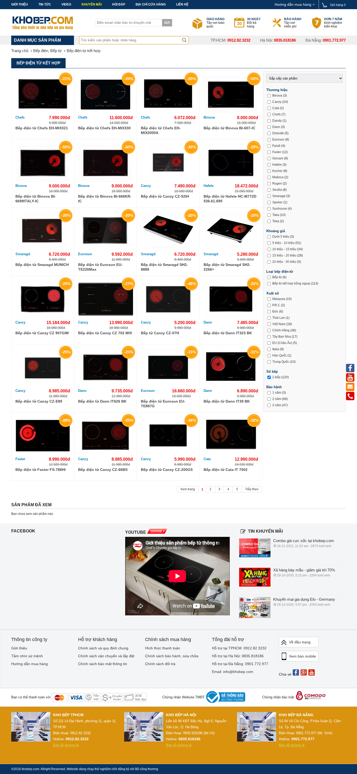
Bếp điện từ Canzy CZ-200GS (167, 469)
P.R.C (276, 305)
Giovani (277, 158)
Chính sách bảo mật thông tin (102, 664)
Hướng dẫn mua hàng (293, 4)
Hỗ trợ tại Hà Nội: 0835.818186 (238, 656)
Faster (20, 459)
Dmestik (278, 133)
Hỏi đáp (118, 4)
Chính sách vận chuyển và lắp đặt (106, 656)
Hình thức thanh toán (162, 648)
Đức (275, 311)
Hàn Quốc (279, 355)
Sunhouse (279, 208)
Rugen (277, 183)
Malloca (278, 177)
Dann (208, 322)
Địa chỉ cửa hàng (151, 4)
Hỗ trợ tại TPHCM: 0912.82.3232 (239, 648)
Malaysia (278, 299)
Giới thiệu (19, 4)
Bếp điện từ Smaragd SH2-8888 (164, 267)
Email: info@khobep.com (232, 672)
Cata (207, 459)
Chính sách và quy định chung (103, 648)
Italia (275, 349)
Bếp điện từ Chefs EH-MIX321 (41, 128)
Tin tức (44, 4)
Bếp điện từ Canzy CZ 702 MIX (105, 333)
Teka (275, 221)
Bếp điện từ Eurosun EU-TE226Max (100, 267)
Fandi (276, 146)
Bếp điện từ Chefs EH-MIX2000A (161, 130)
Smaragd (22, 254)
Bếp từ (277, 277)
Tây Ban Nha (281, 336)
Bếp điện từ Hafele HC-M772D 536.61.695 (230, 198)
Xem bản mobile (302, 656)
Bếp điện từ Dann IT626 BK (102, 401)
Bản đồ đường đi (66, 745)
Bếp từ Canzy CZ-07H (160, 333)
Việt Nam (278, 324)
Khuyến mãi (92, 4)
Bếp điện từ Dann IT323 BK (228, 333)
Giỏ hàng (338, 5)
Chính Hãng (281, 330)
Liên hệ (182, 4)
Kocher (277, 171)
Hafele (209, 186)
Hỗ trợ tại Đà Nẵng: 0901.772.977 (240, 664)
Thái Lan (278, 318)
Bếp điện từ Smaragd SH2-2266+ (227, 267)
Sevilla (277, 190)
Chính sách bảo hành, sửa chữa (171, 656)
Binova (209, 117)
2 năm (276, 399)
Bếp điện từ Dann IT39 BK (227, 401)
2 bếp (276, 377)
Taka (275, 215)
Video (66, 4)
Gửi (167, 23)
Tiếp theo (251, 489)
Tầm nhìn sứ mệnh (27, 656)
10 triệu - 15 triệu (284, 249)
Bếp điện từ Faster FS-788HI (40, 469)
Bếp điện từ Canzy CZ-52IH (165, 196)
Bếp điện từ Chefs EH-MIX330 (104, 128)
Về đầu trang (299, 642)
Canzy (146, 186)
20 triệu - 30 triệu (284, 262)
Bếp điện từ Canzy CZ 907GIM (42, 333)
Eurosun (85, 254)
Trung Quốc (280, 362)
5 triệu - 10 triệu (283, 243)
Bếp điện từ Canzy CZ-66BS (103, 469)
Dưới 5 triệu (280, 236)
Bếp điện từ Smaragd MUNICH (42, 265)
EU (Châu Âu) (282, 343)
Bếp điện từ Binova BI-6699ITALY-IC (35, 198)
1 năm (276, 392)
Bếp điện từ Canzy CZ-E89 (38, 401)
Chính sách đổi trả (160, 664)
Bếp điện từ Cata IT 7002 (225, 469)
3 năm (276, 405)
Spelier (277, 202)
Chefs (20, 117)
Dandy (277, 120)
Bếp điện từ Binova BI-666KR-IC (104, 198)
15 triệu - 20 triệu (284, 255)
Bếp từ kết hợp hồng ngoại (291, 283)
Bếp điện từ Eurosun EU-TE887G (163, 403)
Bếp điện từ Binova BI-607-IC (229, 128)
